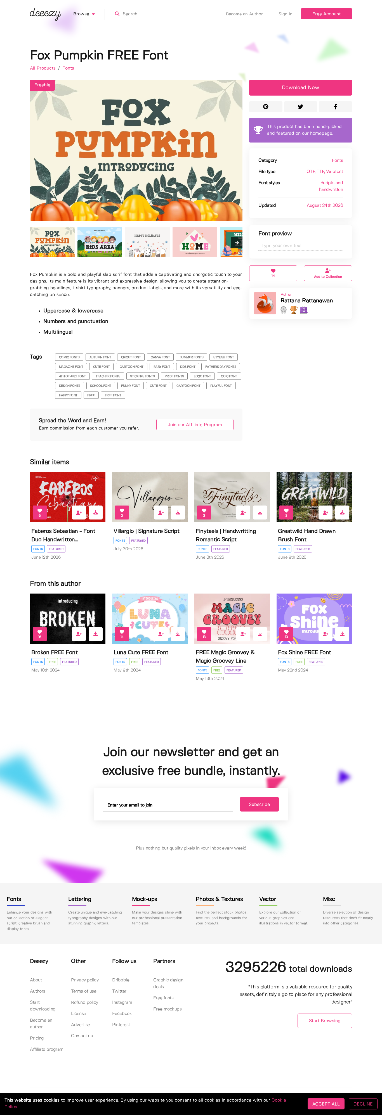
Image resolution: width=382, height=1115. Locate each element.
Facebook (122, 1014)
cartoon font (131, 367)
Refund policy (84, 1002)
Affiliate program (46, 1049)
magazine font (71, 367)
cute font (101, 367)
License (78, 1014)
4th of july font (72, 376)
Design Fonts (69, 386)
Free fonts (163, 998)
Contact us (82, 1036)
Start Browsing (325, 1021)
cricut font (131, 357)
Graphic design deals (168, 983)
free (91, 395)
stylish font (223, 357)
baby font (162, 367)
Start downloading (43, 1005)
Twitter (119, 991)
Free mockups (167, 1009)
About (36, 980)
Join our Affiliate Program (195, 425)
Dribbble (120, 980)
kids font (187, 367)
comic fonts (69, 357)
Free (52, 662)
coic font (229, 376)
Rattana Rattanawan (306, 300)
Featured (56, 549)
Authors (37, 991)
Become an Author (244, 14)
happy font (68, 395)
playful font (221, 386)
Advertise (80, 1025)
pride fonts (174, 376)
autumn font (100, 357)
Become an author (41, 1023)
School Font (100, 386)
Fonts (68, 68)
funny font (130, 386)
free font (113, 395)
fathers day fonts (220, 367)
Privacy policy (84, 980)
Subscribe (259, 804)
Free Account (326, 14)
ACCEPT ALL (326, 1104)
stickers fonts (142, 376)
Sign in (286, 14)
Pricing (37, 1038)
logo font (202, 376)
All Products (43, 68)
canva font (160, 357)
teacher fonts (108, 376)
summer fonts (192, 357)
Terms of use (83, 991)
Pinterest (121, 1025)
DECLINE (363, 1104)
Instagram (122, 1002)
